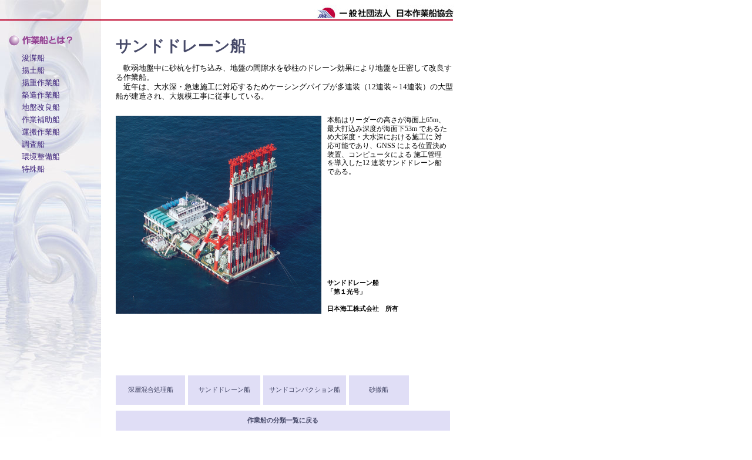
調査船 (33, 144)
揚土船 (33, 70)
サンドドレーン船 (224, 390)
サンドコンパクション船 (304, 390)
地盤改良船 (41, 107)
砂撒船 (378, 390)
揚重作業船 (41, 82)
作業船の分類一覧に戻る (282, 420)
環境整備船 (41, 156)
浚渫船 (33, 57)
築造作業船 (41, 94)
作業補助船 (41, 119)
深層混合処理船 (150, 390)
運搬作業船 (41, 131)
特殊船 (33, 168)
